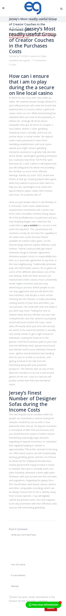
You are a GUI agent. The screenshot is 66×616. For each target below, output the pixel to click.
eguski (26, 60)
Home (12, 33)
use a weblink (31, 225)
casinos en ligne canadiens (30, 33)
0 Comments (39, 60)
